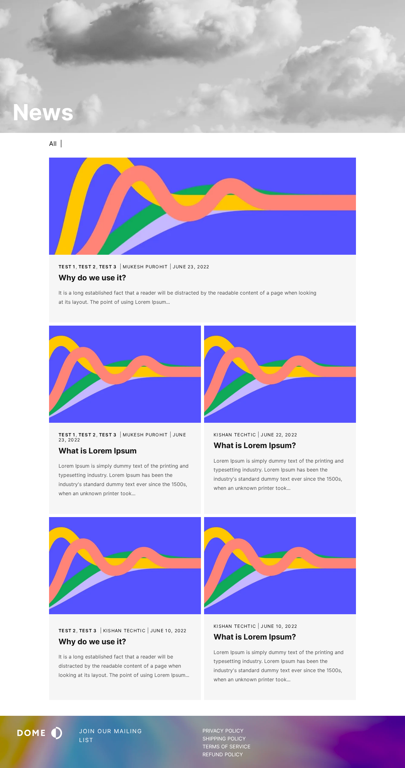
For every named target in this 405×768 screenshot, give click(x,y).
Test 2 (87, 266)
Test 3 (108, 266)
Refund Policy (222, 754)
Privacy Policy (223, 730)
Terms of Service (226, 746)
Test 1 (67, 266)
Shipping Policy (224, 738)
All (55, 143)
